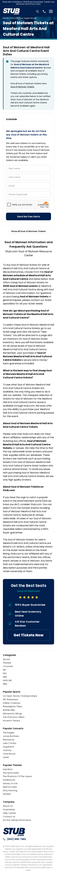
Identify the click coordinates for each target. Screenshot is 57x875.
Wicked (7, 793)
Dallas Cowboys (11, 702)
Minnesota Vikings (12, 713)
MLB (5, 676)
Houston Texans (11, 720)
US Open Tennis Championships (20, 695)
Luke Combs (9, 743)
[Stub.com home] (14, 832)
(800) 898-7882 (16, 839)
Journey (7, 750)
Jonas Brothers (11, 736)
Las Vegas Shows (28, 18)
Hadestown (9, 779)
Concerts (8, 666)
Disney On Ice (10, 783)
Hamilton (8, 769)
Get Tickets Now (28, 635)
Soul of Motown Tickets (22, 86)
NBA (5, 683)
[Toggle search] (37, 11)
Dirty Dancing (10, 790)
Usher (6, 757)
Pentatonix (8, 739)
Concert (14, 18)
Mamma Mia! (10, 786)
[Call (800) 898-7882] (44, 11)
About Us (8, 805)
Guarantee (9, 809)
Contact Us (9, 816)
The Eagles (8, 732)
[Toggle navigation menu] (51, 11)
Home (6, 18)
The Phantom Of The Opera (17, 776)
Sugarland (8, 746)
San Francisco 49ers (13, 717)
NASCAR (7, 680)
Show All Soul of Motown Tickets (28, 231)
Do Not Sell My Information (17, 820)
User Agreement (34, 849)
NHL (5, 673)
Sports (6, 659)
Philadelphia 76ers (12, 706)
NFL (4, 669)
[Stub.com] (11, 11)
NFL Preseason (10, 699)
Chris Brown (9, 753)
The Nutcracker (11, 772)
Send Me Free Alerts (28, 216)
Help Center (9, 813)
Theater (7, 662)
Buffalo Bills (9, 710)
